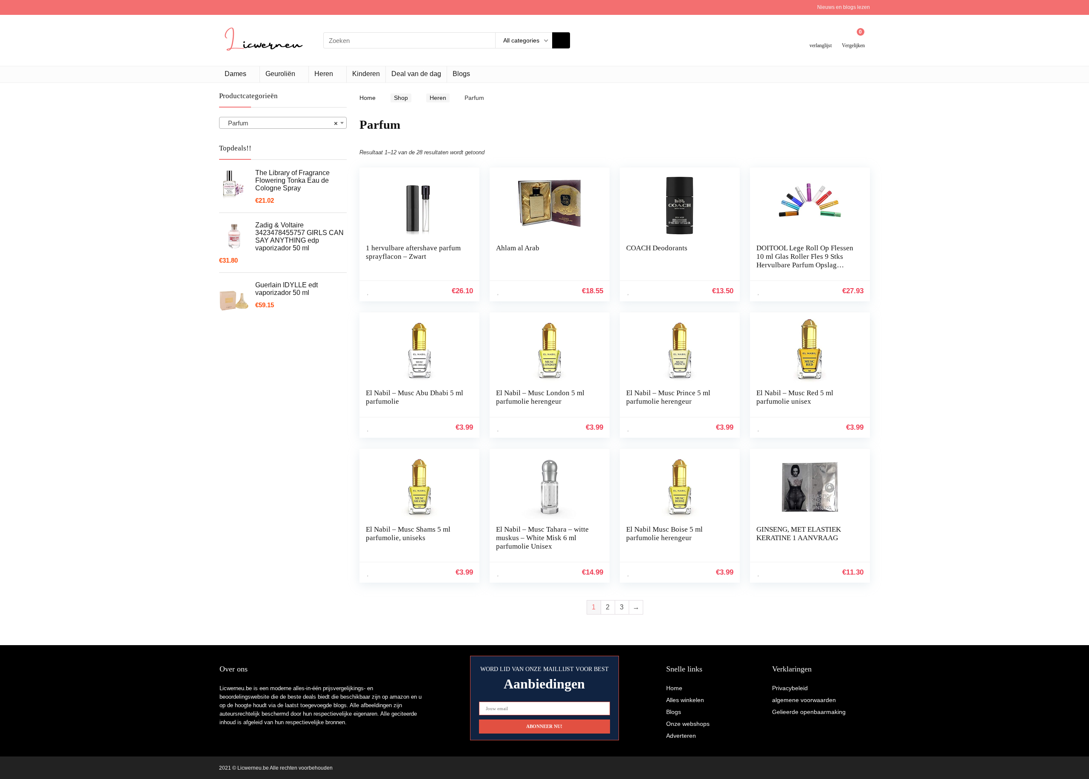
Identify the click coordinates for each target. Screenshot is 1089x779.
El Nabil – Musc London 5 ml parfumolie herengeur (540, 397)
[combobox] (283, 123)
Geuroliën (280, 73)
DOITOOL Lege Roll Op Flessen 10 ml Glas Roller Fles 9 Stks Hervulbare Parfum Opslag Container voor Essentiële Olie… (806, 261)
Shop (401, 97)
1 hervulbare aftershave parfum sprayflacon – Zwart (413, 252)
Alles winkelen (685, 700)
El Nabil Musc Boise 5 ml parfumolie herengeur (664, 533)
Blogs (461, 73)
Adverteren (681, 735)
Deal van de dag (416, 73)
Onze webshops (688, 723)
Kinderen (366, 73)
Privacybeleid (790, 688)
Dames (235, 73)
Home (367, 97)
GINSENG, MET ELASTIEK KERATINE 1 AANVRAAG (798, 533)
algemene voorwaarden (804, 700)
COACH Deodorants (656, 248)
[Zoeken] (561, 40)
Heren (323, 73)
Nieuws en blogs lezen (843, 7)
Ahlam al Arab (517, 248)
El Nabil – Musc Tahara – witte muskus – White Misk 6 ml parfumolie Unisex (542, 537)
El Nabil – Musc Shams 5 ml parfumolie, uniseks (408, 533)
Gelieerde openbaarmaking (809, 711)
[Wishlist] (821, 37)
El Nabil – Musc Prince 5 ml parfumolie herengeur (668, 397)
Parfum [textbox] (280, 123)
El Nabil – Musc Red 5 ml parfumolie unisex (794, 397)
